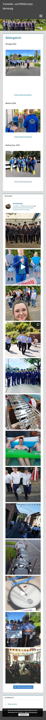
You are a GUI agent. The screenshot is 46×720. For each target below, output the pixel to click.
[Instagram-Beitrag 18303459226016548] (23, 267)
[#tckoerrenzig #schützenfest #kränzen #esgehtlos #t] (23, 557)
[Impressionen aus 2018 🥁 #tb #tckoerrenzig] (23, 629)
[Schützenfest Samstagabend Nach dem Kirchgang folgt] (23, 520)
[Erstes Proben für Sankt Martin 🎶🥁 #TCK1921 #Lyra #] (23, 412)
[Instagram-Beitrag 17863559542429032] (23, 484)
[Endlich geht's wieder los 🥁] (23, 375)
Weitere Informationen (31, 712)
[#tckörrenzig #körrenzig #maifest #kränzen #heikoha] (23, 303)
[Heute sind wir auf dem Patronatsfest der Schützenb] (23, 666)
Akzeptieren (23, 715)
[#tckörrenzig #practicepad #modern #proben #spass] (23, 593)
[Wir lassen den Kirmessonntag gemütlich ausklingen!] (23, 448)
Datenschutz (12, 704)
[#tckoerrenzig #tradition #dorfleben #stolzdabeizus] (23, 230)
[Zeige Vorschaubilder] (23, 95)
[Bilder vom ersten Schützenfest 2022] (23, 339)
